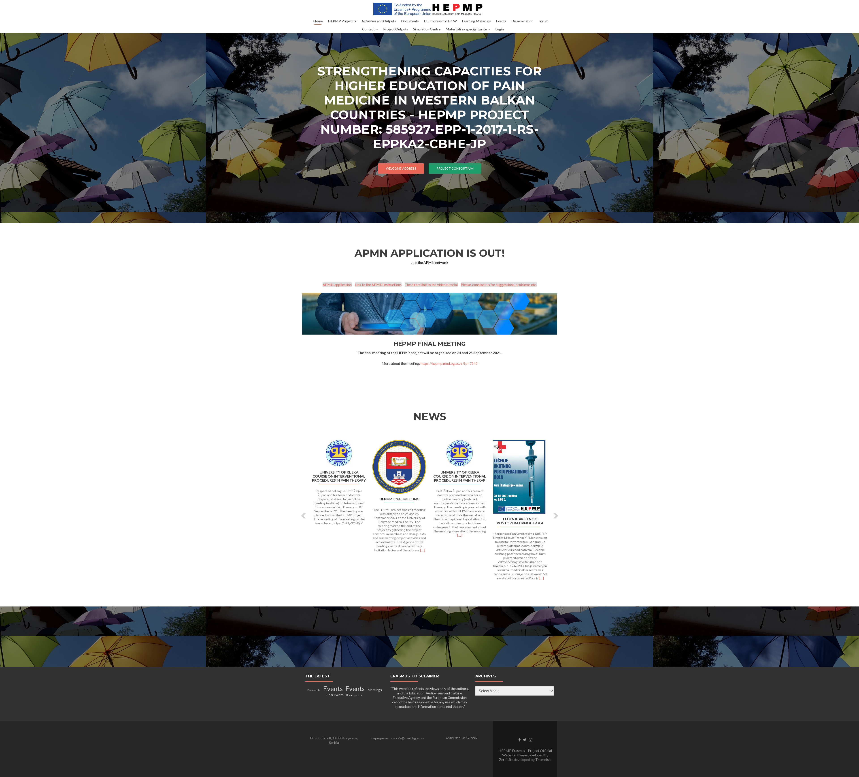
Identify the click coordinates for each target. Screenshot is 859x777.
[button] (304, 516)
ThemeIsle (543, 759)
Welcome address (401, 168)
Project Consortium (454, 168)
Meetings (375, 690)
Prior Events (335, 695)
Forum (543, 21)
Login (499, 29)
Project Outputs (395, 29)
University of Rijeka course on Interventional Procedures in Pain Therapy (339, 476)
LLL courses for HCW (440, 21)
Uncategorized (354, 695)
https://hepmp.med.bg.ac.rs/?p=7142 (449, 363)
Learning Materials (476, 21)
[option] (429, 512)
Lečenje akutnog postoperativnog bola (520, 521)
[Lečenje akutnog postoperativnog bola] (520, 477)
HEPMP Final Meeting (399, 499)
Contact (368, 29)
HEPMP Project (340, 21)
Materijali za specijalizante (466, 29)
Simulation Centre (426, 29)
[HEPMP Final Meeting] (399, 467)
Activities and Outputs (378, 21)
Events (501, 21)
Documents (410, 21)
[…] (422, 550)
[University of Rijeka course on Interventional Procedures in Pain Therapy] (339, 453)
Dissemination (522, 21)
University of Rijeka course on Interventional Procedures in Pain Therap (459, 476)
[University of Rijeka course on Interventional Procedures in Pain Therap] (460, 453)
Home (318, 21)
